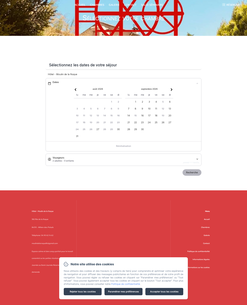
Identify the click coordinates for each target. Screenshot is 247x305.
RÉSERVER (233, 4)
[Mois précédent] (75, 89)
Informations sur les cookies (198, 267)
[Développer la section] (197, 159)
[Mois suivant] (171, 89)
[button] (111, 101)
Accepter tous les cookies (164, 291)
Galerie (114, 4)
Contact (130, 4)
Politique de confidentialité (198, 251)
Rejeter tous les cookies (83, 291)
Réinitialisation (123, 146)
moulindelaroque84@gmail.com (45, 243)
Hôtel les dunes (123, 203)
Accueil (79, 4)
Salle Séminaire (152, 4)
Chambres (97, 4)
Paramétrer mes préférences (123, 291)
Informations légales (201, 259)
